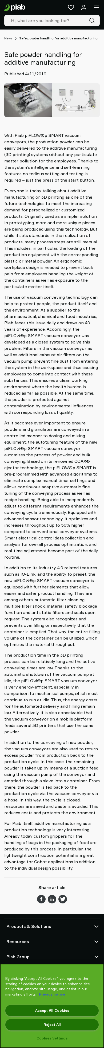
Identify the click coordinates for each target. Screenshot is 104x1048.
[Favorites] (71, 7)
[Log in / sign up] (83, 7)
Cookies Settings (52, 1038)
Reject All (52, 1024)
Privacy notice (52, 994)
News (8, 38)
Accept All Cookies (52, 1010)
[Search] (93, 20)
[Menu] (96, 7)
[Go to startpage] (14, 7)
